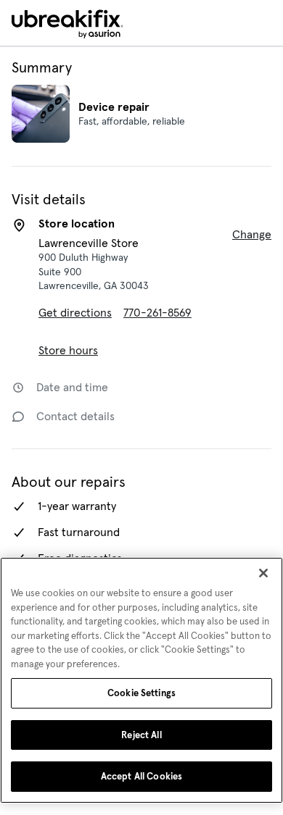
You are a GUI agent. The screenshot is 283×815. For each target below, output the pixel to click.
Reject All (141, 735)
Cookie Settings (141, 693)
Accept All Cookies (141, 776)
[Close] (263, 573)
